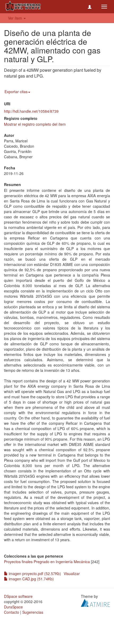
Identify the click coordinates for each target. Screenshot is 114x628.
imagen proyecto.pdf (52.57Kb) (34, 573)
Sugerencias (32, 612)
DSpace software (18, 596)
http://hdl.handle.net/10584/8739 (31, 111)
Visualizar (72, 573)
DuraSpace (13, 606)
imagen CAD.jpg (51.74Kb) (31, 578)
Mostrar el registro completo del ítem (35, 124)
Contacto (11, 612)
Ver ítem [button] (15, 18)
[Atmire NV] (95, 602)
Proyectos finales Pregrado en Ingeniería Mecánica (47, 561)
